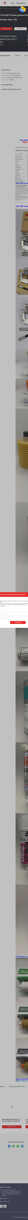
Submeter (18, 622)
